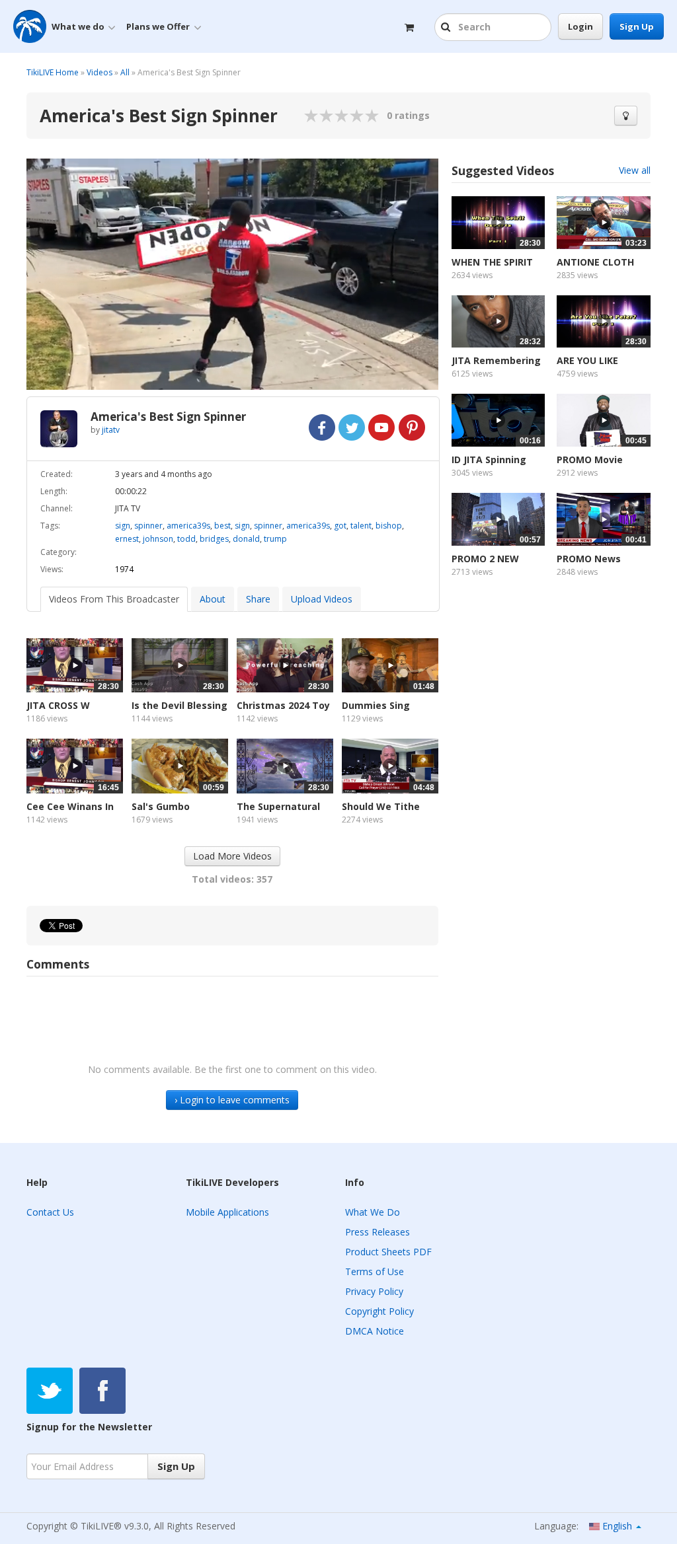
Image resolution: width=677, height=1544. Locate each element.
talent (361, 525)
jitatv (111, 429)
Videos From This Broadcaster (114, 599)
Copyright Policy (379, 1311)
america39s (188, 525)
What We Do (372, 1212)
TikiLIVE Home (52, 72)
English (617, 1526)
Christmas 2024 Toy (283, 705)
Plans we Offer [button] (158, 26)
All (125, 72)
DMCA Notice (374, 1331)
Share (258, 599)
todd (186, 538)
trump (275, 538)
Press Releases (377, 1232)
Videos (99, 72)
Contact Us (50, 1212)
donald (246, 538)
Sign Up (636, 26)
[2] (319, 115)
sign (122, 525)
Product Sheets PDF (388, 1251)
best (222, 525)
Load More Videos (232, 856)
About (212, 599)
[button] (447, 28)
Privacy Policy (374, 1291)
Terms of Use (374, 1271)
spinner (148, 525)
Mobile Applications (227, 1212)
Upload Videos (321, 599)
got (340, 525)
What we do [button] (78, 26)
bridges (214, 538)
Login (580, 26)
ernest (127, 538)
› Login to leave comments (232, 1099)
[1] (311, 115)
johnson (158, 538)
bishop (389, 525)
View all (635, 170)
